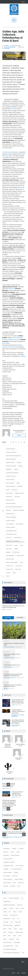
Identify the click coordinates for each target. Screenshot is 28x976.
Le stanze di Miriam (7, 872)
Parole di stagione (19, 879)
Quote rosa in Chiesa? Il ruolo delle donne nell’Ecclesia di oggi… (17, 793)
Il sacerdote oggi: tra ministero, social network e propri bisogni (18, 711)
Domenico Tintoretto (10, 486)
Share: (4, 442)
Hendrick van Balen (10, 520)
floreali (7, 489)
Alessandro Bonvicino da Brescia (13, 455)
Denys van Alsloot (10, 483)
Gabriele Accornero (19, 493)
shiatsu (5, 939)
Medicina (6, 688)
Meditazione (17, 925)
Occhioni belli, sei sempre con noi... (12, 665)
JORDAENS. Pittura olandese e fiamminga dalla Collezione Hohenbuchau (15, 541)
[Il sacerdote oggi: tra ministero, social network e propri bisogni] (6, 711)
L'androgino (6, 869)
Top (22, 962)
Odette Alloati (18, 758)
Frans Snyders (9, 493)
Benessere (12, 646)
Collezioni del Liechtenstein (12, 472)
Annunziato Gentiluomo (9, 47)
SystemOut (11, 939)
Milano (4, 928)
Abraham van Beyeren (11, 452)
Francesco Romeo (20, 744)
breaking (20, 465)
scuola (19, 935)
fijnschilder (20, 486)
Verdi (23, 952)
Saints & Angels (6, 882)
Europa (5, 911)
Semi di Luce (21, 882)
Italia (13, 918)
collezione (16, 469)
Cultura (7, 45)
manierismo (11, 288)
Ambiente (14, 848)
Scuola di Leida (9, 569)
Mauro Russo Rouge (7, 925)
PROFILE (19, 435)
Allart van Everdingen (11, 459)
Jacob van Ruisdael (10, 527)
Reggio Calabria (19, 932)
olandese (16, 548)
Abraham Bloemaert (10, 448)
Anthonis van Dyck (10, 462)
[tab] (8, 618)
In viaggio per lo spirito (8, 657)
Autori (18, 973)
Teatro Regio (17, 942)
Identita (13, 973)
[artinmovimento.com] (14, 13)
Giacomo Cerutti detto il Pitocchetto (14, 506)
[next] (24, 602)
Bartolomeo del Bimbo (11, 465)
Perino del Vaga (16, 552)
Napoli (21, 928)
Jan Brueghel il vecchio (11, 534)
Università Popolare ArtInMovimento (11, 952)
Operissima (15, 875)
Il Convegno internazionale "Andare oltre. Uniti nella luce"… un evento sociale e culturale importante (13, 833)
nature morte (9, 548)
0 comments (7, 48)
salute (14, 935)
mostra (21, 545)
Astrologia (21, 848)
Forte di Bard (14, 108)
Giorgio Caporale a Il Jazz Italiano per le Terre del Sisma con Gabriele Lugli (18, 701)
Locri (11, 922)
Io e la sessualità (19, 865)
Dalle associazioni (9, 836)
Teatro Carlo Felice (7, 942)
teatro (17, 939)
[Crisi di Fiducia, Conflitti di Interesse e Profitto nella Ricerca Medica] (6, 722)
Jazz (18, 918)
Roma (9, 935)
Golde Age (8, 510)
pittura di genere (20, 555)
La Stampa (22, 356)
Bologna (5, 908)
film (10, 911)
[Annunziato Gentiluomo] (6, 433)
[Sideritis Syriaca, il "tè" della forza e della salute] (14, 630)
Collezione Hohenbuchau (11, 152)
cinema (12, 852)
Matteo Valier (18, 922)
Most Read (8, 617)
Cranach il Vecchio (10, 479)
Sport (18, 886)
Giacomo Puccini (14, 915)
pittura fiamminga (10, 559)
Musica (15, 928)
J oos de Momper (10, 523)
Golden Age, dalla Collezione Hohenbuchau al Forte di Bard (13, 36)
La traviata (5, 922)
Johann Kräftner (17, 537)
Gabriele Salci (9, 496)
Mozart (10, 928)
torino (16, 945)
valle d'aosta (18, 569)
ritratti (21, 562)
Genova (20, 911)
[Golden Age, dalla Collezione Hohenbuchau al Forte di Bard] (14, 56)
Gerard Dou (17, 496)
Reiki (4, 935)
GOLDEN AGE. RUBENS (18, 510)
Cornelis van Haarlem (11, 476)
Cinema (22, 908)
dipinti (18, 483)
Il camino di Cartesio (7, 858)
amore (4, 898)
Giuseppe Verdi (6, 918)
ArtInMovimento (6, 901)
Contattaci (23, 973)
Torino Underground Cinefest (9, 949)
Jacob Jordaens (19, 523)
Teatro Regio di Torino (8, 945)
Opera (4, 932)
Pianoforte (10, 932)
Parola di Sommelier (7, 879)
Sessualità (5, 886)
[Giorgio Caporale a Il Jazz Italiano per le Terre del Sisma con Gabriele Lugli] (14, 595)
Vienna (14, 572)
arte (22, 898)
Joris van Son (9, 545)
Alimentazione (7, 646)
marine (16, 545)
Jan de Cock (9, 537)
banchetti (19, 462)
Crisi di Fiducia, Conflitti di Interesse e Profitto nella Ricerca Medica (18, 721)
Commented (20, 617)
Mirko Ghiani (10, 772)
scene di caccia (9, 565)
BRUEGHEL (8, 469)
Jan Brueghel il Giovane (11, 530)
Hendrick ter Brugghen (11, 517)
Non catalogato (6, 875)
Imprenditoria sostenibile (8, 862)
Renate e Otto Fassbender (12, 562)
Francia (14, 911)
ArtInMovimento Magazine (9, 905)
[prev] (4, 602)
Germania (5, 915)
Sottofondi (12, 886)
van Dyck (8, 572)
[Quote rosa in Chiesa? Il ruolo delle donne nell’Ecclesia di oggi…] (6, 793)
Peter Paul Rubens (10, 555)
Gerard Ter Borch (10, 500)
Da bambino (9, 677)
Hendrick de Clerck (10, 513)
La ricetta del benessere (16, 869)
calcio (17, 908)
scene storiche (18, 565)
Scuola (14, 677)
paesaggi (8, 552)
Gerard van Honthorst (11, 503)
